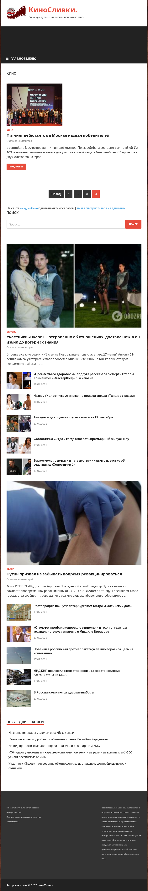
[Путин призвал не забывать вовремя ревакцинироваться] (74, 565)
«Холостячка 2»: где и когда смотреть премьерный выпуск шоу (81, 439)
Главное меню (23, 58)
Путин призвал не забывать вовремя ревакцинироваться (64, 573)
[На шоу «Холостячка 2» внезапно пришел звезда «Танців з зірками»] (19, 409)
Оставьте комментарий (20, 140)
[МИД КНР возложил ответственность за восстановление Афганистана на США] (19, 684)
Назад (56, 194)
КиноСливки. (53, 9)
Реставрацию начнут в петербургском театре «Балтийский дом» (83, 606)
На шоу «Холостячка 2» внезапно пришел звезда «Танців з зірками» (84, 395)
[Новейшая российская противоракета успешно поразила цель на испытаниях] (19, 662)
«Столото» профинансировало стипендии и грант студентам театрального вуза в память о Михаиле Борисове (80, 629)
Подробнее (16, 167)
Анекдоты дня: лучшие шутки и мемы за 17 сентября (73, 417)
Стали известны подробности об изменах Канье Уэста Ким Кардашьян (58, 739)
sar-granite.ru (29, 208)
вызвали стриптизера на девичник (101, 208)
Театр (10, 569)
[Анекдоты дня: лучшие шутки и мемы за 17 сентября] (19, 430)
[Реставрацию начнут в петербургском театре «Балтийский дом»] (19, 619)
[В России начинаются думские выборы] (19, 706)
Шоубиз (11, 332)
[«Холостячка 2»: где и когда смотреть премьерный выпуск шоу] (19, 452)
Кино (10, 130)
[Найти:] (74, 224)
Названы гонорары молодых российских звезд (41, 732)
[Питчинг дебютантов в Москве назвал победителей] (74, 106)
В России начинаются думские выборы (64, 692)
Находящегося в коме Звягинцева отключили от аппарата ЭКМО (54, 745)
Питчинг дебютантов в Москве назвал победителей (58, 135)
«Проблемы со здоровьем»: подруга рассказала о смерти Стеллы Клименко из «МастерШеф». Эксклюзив (84, 376)
